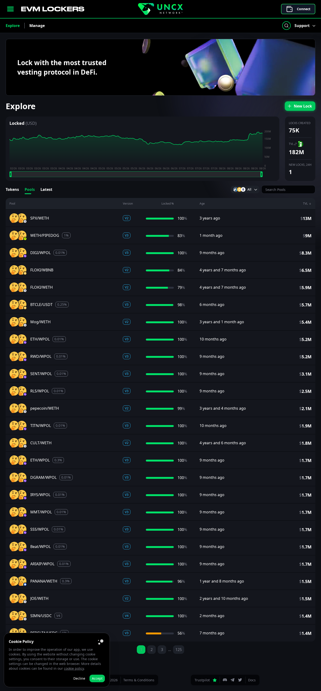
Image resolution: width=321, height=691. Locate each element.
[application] (142, 153)
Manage (37, 25)
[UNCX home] (160, 9)
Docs (252, 680)
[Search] (286, 25)
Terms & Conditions (138, 680)
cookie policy (74, 668)
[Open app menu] (10, 9)
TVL (291, 144)
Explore (13, 25)
